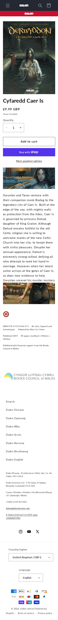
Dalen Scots (13, 434)
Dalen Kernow (15, 443)
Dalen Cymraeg (16, 418)
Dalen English (14, 459)
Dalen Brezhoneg (17, 451)
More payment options (29, 161)
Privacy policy (45, 613)
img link (29, 13)
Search (10, 401)
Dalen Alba (13, 426)
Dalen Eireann (15, 409)
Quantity (8, 120)
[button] (7, 5)
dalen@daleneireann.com (18, 508)
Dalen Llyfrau (27, 608)
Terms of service (26, 613)
